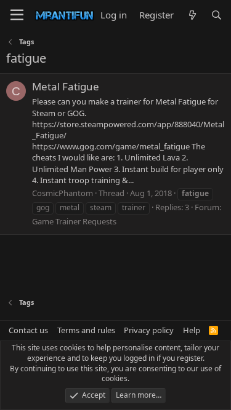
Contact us (28, 330)
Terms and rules (86, 330)
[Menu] (16, 15)
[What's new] (192, 15)
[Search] (217, 15)
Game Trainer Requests (74, 221)
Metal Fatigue (65, 86)
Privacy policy (149, 330)
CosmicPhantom (62, 193)
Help (191, 330)
